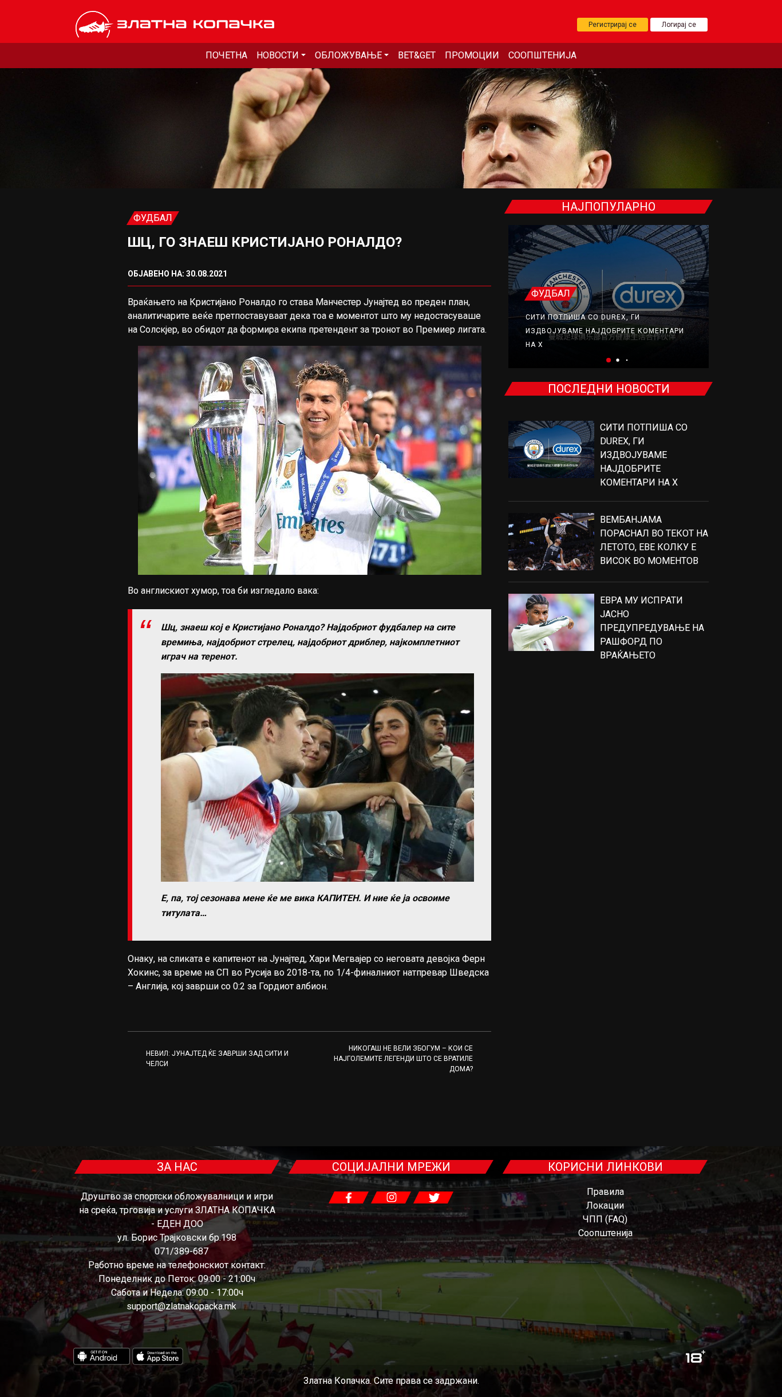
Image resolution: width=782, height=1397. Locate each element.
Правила (605, 1191)
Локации (605, 1205)
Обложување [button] (348, 55)
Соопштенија (542, 55)
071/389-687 (181, 1251)
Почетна (226, 55)
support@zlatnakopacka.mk (181, 1306)
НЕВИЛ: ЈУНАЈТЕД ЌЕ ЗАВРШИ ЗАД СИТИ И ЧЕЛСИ (217, 1058)
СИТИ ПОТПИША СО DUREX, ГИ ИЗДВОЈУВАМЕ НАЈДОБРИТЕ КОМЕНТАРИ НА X (605, 331)
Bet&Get (417, 55)
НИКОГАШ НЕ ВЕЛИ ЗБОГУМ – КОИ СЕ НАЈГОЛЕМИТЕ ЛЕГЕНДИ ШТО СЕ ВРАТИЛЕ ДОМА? (403, 1058)
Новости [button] (277, 55)
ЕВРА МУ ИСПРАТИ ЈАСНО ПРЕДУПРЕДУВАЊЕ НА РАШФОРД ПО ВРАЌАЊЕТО (652, 628)
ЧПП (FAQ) (605, 1219)
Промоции (472, 55)
